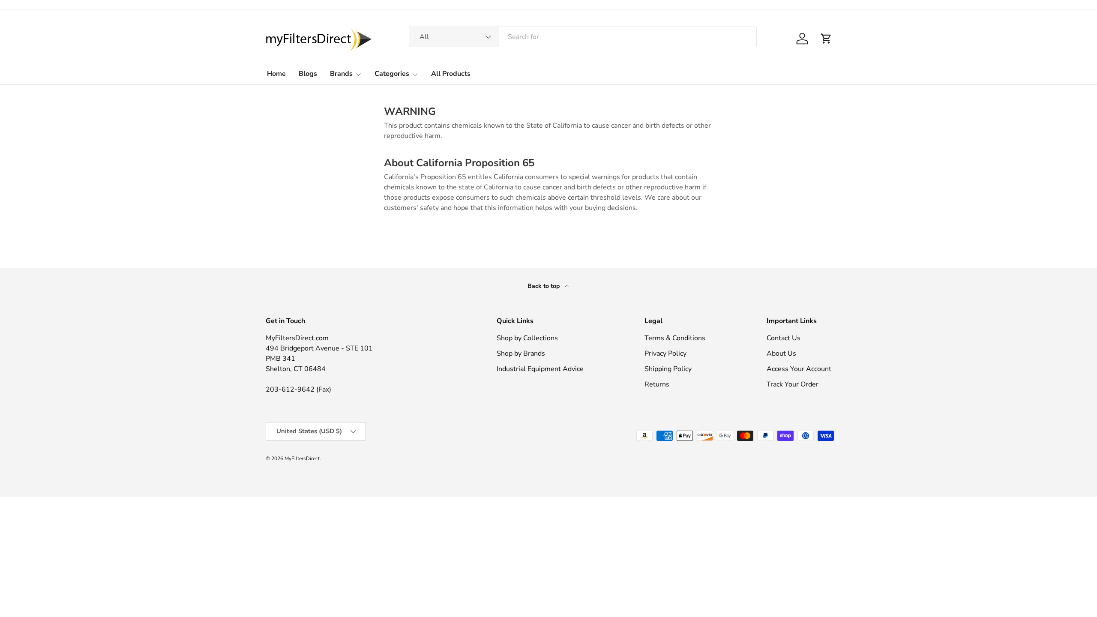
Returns (656, 384)
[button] (826, 38)
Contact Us (783, 338)
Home (276, 73)
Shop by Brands (521, 353)
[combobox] (582, 37)
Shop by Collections (527, 338)
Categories (392, 73)
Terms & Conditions (674, 338)
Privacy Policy (665, 353)
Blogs (308, 73)
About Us (781, 353)
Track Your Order (792, 384)
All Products (451, 73)
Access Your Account (799, 369)
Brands (341, 73)
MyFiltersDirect (302, 458)
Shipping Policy (668, 369)
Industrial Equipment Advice (540, 369)
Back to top (544, 286)
